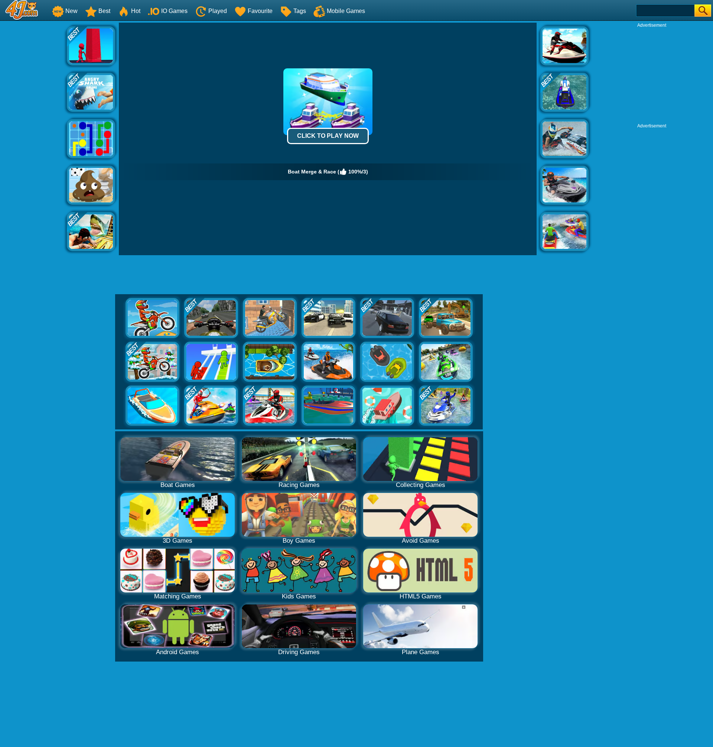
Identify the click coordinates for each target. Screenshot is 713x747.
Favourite (260, 11)
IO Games (174, 11)
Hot (135, 11)
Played (217, 11)
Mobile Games (346, 11)
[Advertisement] (33, 134)
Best (104, 11)
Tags (299, 11)
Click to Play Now (328, 136)
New (71, 11)
